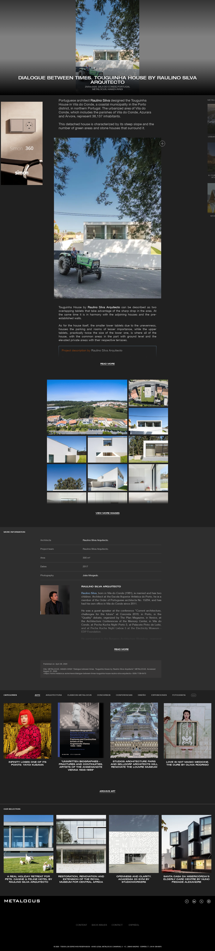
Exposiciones (159, 695)
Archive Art (107, 791)
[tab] (37, 695)
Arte (37, 695)
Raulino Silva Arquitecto (104, 307)
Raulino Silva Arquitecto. (96, 540)
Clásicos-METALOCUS (79, 695)
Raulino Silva (100, 100)
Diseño (142, 695)
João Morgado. (90, 576)
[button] (8, 747)
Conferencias (124, 695)
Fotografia (179, 695)
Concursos (103, 695)
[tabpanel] (107, 748)
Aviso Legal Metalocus (101, 946)
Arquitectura (54, 695)
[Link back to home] (22, 901)
